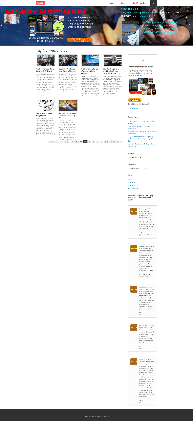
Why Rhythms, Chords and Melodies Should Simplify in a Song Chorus (112, 71)
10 (72, 142)
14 (89, 142)
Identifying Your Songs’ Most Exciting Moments (67, 70)
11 (77, 142)
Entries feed (132, 182)
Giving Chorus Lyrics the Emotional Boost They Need (67, 115)
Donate (142, 60)
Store (123, 3)
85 (114, 142)
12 (81, 142)
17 (101, 142)
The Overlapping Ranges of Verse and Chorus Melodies (90, 71)
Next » (119, 142)
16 (97, 142)
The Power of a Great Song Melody (44, 114)
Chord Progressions (139, 3)
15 (93, 142)
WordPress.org (133, 188)
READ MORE (134, 108)
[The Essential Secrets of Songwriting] (40, 3)
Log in (130, 179)
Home (111, 3)
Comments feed (133, 185)
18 (105, 142)
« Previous (52, 142)
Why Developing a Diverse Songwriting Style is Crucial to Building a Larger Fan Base (141, 139)
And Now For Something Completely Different (45, 70)
